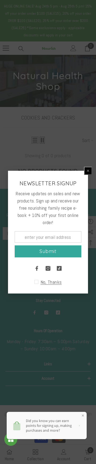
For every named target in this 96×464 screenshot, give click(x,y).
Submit (47, 251)
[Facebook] (36, 268)
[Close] (88, 171)
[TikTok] (59, 268)
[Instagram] (48, 268)
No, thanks (51, 282)
